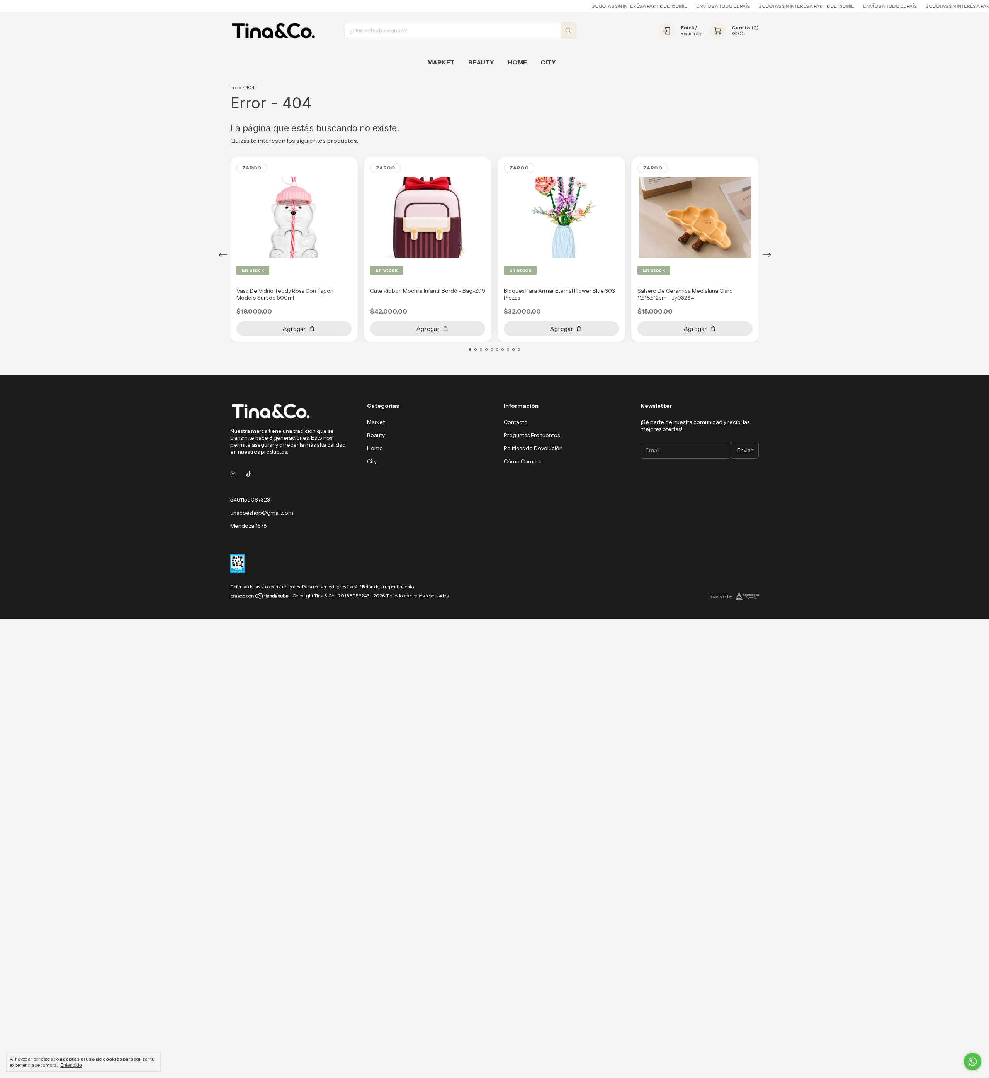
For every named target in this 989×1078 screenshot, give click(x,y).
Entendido (71, 1065)
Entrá (687, 28)
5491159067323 (250, 499)
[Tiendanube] (260, 597)
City (548, 62)
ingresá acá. (346, 587)
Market (441, 62)
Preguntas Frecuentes (532, 435)
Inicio (235, 87)
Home (517, 62)
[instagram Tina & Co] (233, 474)
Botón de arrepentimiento (388, 587)
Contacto (516, 422)
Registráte (691, 33)
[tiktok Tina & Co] (248, 474)
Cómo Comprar (524, 461)
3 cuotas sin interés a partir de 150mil (614, 6)
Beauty (481, 62)
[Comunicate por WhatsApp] (972, 1061)
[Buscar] (568, 30)
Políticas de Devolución (533, 448)
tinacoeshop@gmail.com (261, 512)
